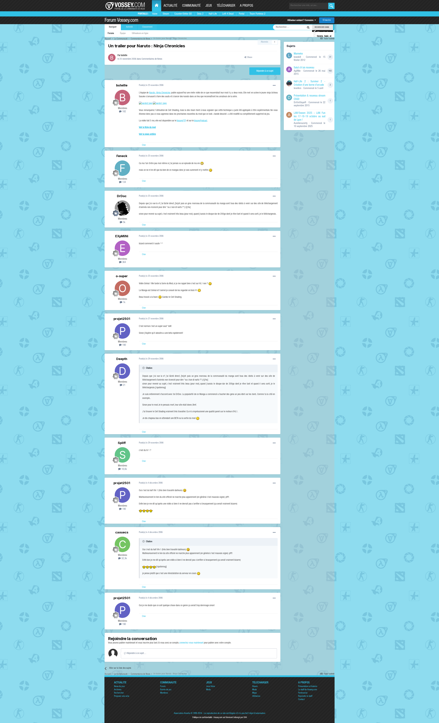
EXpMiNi (121, 236)
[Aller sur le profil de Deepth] (122, 371)
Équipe (123, 33)
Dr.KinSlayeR (300, 102)
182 (124, 111)
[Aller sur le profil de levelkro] (289, 83)
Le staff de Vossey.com (307, 690)
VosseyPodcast (200, 121)
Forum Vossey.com (121, 20)
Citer (144, 145)
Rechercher (119, 693)
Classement (147, 27)
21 (123, 385)
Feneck (121, 156)
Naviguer (113, 27)
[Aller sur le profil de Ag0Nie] (289, 69)
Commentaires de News (151, 59)
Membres (164, 693)
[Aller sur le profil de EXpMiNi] (122, 248)
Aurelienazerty (300, 123)
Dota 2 (200, 14)
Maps (254, 693)
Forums (111, 33)
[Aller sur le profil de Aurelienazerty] (289, 115)
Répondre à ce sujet (264, 71)
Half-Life (213, 14)
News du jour (119, 686)
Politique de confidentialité (202, 717)
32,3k (124, 558)
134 (124, 182)
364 (124, 262)
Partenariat (302, 693)
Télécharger (226, 6)
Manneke (298, 54)
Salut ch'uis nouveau (304, 68)
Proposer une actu (121, 696)
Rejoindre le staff (305, 696)
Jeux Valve (210, 686)
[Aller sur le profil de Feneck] (122, 168)
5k (123, 222)
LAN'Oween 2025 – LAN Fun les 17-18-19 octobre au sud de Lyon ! (309, 117)
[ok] (331, 6)
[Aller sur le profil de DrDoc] (122, 208)
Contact (301, 699)
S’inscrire (327, 20)
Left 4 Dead (228, 14)
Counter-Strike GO (183, 14)
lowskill (297, 57)
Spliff (122, 443)
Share (249, 57)
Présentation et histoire (307, 686)
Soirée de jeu (165, 690)
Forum (162, 686)
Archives (117, 690)
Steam (166, 14)
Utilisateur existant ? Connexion (301, 20)
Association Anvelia (182, 713)
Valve (154, 14)
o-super (122, 276)
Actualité (170, 6)
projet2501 (122, 319)
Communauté (191, 6)
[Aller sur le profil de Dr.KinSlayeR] (289, 97)
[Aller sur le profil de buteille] (112, 57)
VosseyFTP (181, 121)
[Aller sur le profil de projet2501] (122, 331)
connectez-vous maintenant (191, 643)
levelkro (297, 88)
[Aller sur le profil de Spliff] (122, 455)
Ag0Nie (297, 71)
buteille (124, 55)
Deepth (121, 359)
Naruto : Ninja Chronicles (160, 93)
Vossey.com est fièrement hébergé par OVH (230, 717)
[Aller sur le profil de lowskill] (289, 55)
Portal (241, 14)
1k (123, 302)
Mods (208, 690)
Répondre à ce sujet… (136, 653)
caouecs (121, 532)
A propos (246, 6)
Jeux (208, 6)
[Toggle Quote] (143, 367)
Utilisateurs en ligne (140, 33)
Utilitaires (256, 696)
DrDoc (122, 196)
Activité (129, 27)
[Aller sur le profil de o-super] (122, 288)
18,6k (124, 469)
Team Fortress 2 (257, 14)
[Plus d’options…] (274, 85)
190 (124, 345)
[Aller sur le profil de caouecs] (122, 544)
